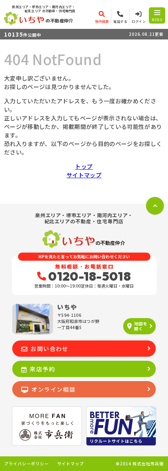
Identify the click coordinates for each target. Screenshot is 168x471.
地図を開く (140, 326)
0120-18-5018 (89, 276)
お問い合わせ (49, 349)
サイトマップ (84, 175)
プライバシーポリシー (26, 464)
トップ (84, 166)
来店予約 (42, 369)
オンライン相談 (53, 389)
